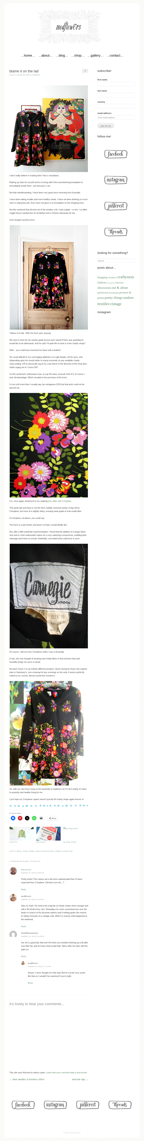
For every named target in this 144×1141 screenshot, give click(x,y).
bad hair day (80, 1079)
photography (114, 293)
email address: (104, 113)
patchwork (102, 292)
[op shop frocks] (75, 834)
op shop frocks (69, 842)
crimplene (58, 851)
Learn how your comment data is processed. (66, 1072)
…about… (45, 55)
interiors (119, 282)
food (108, 283)
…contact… (114, 55)
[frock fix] (21, 834)
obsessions (104, 287)
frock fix (13, 842)
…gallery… (95, 55)
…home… (28, 55)
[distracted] (48, 834)
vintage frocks (68, 851)
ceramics (112, 277)
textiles (25, 851)
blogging (102, 277)
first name (102, 79)
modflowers (36, 75)
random (128, 297)
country (101, 102)
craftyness (125, 277)
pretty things (114, 297)
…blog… (62, 55)
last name (102, 91)
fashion (19, 851)
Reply (23, 889)
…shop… (78, 55)
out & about (120, 287)
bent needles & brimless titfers (27, 1079)
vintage (31, 851)
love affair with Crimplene (59, 501)
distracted (40, 842)
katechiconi (26, 869)
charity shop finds (47, 851)
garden (112, 283)
